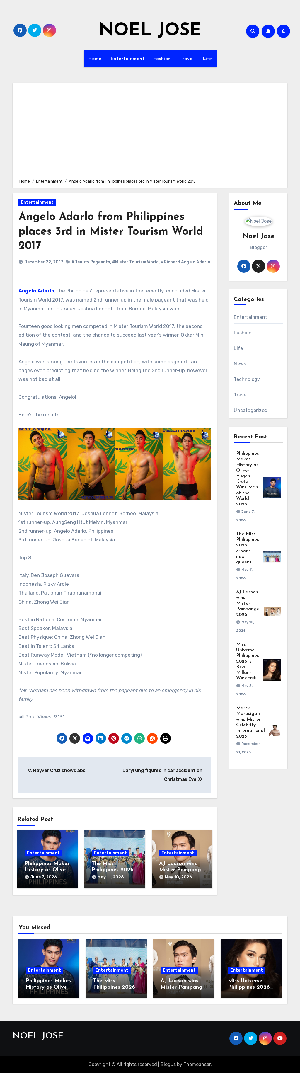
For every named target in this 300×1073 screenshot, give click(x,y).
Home (95, 59)
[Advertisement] (151, 130)
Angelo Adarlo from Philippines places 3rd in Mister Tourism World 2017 (110, 232)
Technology (247, 379)
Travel (187, 59)
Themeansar (197, 1064)
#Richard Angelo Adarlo (185, 262)
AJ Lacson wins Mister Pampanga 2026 (181, 870)
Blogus (168, 1064)
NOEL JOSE (150, 31)
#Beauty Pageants (90, 262)
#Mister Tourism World (135, 262)
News (240, 364)
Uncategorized (250, 410)
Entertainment (127, 59)
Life (207, 59)
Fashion (162, 59)
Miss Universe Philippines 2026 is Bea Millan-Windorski (247, 661)
